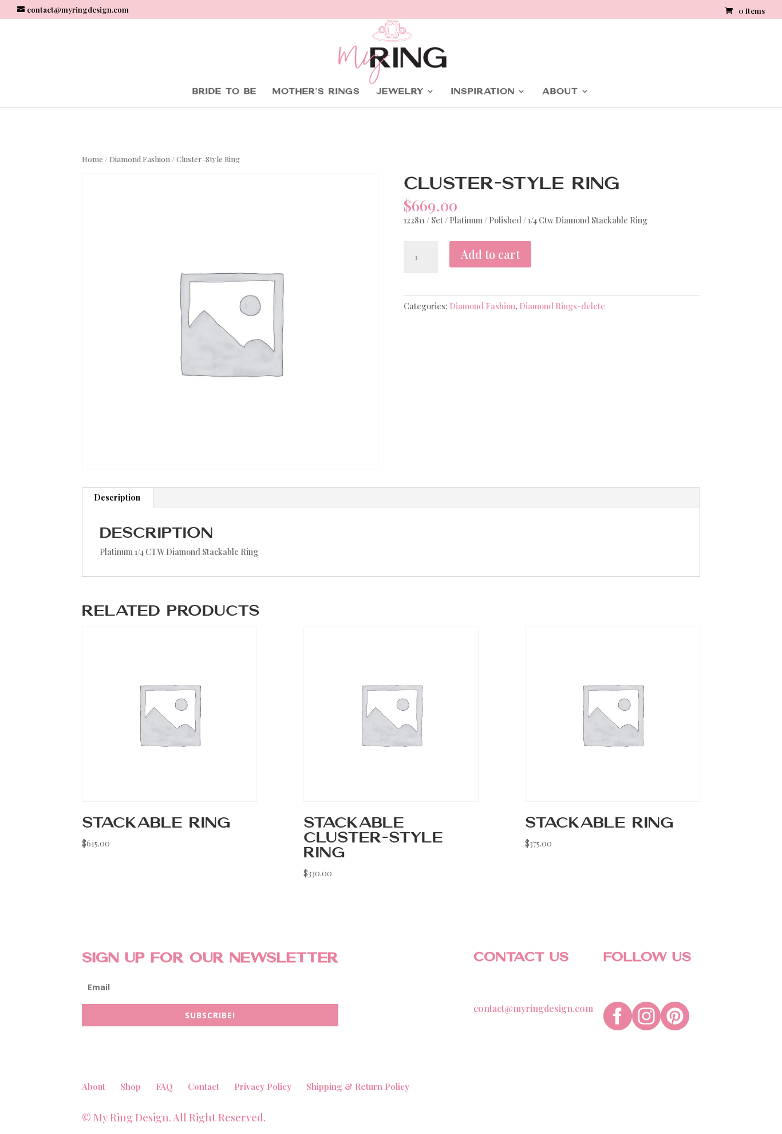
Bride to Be (224, 91)
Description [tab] (117, 497)
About (560, 91)
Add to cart (490, 254)
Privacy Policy (262, 1086)
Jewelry (400, 91)
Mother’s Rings (316, 91)
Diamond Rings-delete (562, 306)
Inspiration (483, 91)
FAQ (164, 1086)
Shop (130, 1086)
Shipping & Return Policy (357, 1086)
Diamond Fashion (139, 159)
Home (92, 159)
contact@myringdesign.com (533, 1008)
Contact (203, 1086)
